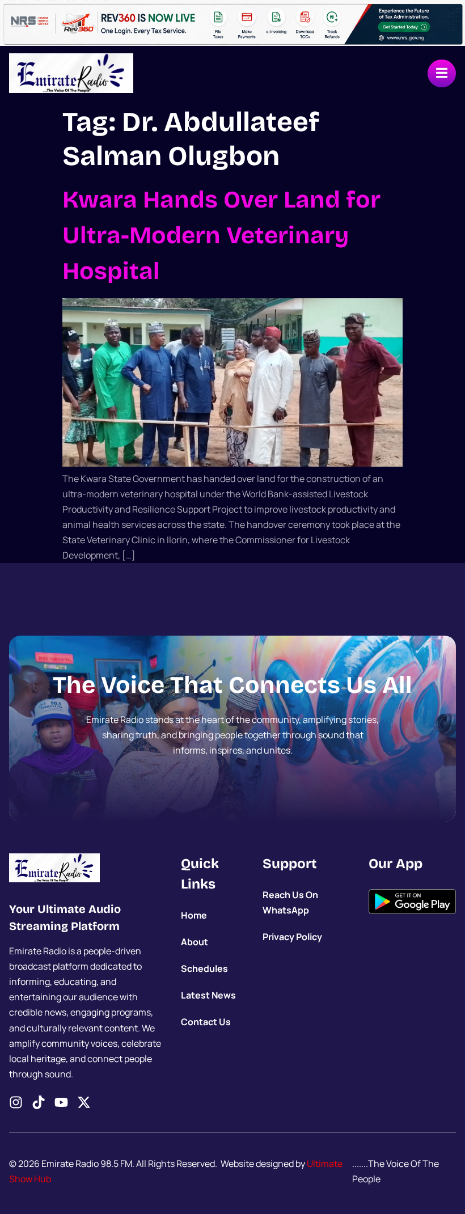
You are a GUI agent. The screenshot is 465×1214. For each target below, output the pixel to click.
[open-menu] (442, 73)
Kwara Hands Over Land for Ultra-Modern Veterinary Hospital (221, 235)
